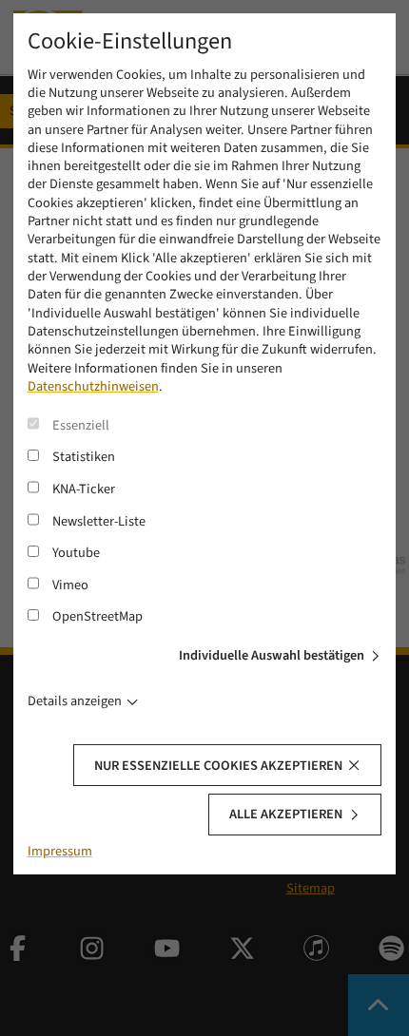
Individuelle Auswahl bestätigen (271, 655)
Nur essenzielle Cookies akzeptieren (218, 766)
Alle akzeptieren (285, 814)
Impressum (60, 851)
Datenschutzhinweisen (93, 386)
